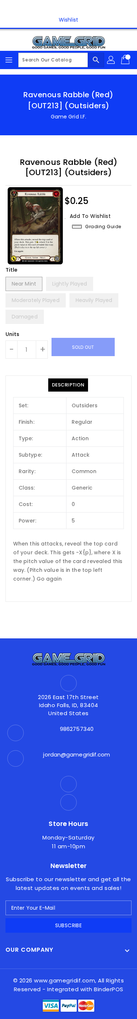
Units (12, 334)
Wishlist (68, 19)
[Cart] (126, 60)
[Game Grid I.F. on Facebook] (61, 8)
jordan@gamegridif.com (76, 754)
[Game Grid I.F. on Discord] (75, 8)
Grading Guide (103, 226)
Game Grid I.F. (68, 116)
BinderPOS (108, 989)
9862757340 (77, 729)
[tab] (68, 385)
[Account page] (111, 60)
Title (11, 269)
